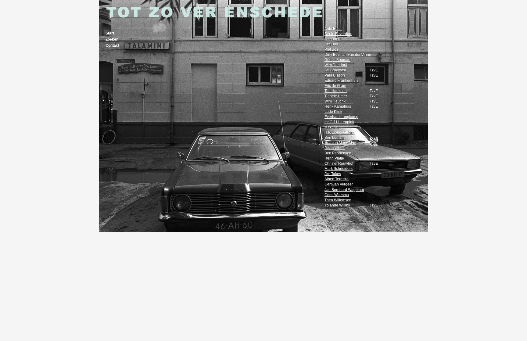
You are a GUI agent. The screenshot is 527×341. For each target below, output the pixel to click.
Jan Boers (332, 39)
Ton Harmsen (335, 91)
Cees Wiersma (336, 195)
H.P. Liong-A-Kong (339, 132)
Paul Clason (334, 75)
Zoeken (112, 39)
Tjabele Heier (335, 96)
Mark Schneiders (338, 169)
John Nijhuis (334, 148)
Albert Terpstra (336, 179)
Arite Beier (333, 29)
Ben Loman (334, 137)
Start (110, 33)
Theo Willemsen (337, 200)
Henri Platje (334, 158)
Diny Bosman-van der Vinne (347, 54)
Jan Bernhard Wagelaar (344, 190)
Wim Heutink (335, 101)
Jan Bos (331, 44)
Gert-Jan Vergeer (338, 184)
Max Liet (331, 127)
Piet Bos (331, 49)
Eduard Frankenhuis (341, 80)
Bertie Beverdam (338, 34)
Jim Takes (332, 174)
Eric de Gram (335, 86)
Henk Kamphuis (337, 106)
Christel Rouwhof (338, 163)
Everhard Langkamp (341, 117)
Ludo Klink (333, 111)
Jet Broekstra (335, 70)
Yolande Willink (337, 205)
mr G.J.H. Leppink (339, 122)
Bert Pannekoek (337, 153)
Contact (112, 45)
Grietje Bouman (337, 60)
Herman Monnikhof (340, 143)
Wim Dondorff (335, 65)
